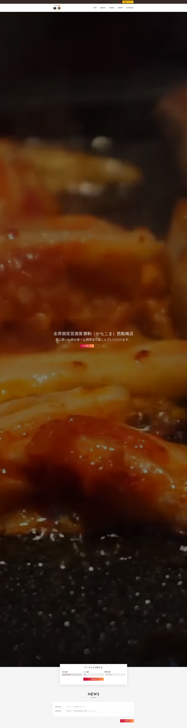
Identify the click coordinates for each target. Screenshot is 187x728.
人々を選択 (86, 672)
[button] (93, 674)
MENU (111, 8)
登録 (120, 2)
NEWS (120, 8)
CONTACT (130, 8)
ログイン (114, 2)
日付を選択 (65, 672)
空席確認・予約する (128, 2)
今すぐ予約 (84, 346)
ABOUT (103, 8)
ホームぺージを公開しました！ (99, 707)
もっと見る (124, 721)
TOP (94, 8)
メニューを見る (101, 346)
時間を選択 (107, 672)
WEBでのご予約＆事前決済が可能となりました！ (99, 711)
